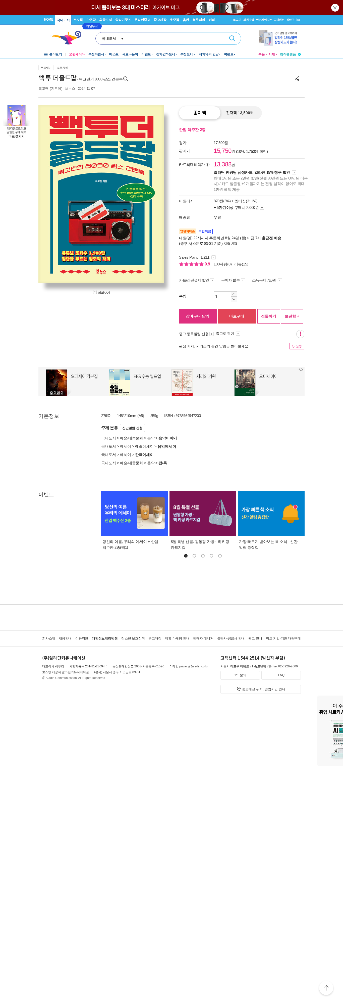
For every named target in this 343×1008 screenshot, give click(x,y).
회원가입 (248, 19)
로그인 (237, 19)
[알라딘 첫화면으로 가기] (68, 38)
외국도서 (105, 20)
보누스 (70, 88)
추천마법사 (96, 54)
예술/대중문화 (131, 438)
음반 (186, 20)
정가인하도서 (165, 54)
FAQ (281, 675)
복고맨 (43, 88)
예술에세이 (144, 446)
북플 (261, 54)
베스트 (114, 54)
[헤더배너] (280, 38)
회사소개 (48, 638)
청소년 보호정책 (133, 638)
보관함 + (292, 316)
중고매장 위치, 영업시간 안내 (263, 689)
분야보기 (55, 54)
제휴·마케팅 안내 (177, 638)
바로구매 (236, 316)
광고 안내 (255, 638)
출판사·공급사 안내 (231, 638)
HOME (48, 19)
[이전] (54, 194)
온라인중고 (142, 20)
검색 (232, 38)
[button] (186, 556)
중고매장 (160, 20)
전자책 (78, 20)
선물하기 (268, 316)
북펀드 (229, 54)
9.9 (208, 264)
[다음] (148, 194)
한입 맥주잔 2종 (192, 129)
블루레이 (199, 20)
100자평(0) (223, 264)
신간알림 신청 (132, 428)
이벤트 (146, 54)
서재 (271, 54)
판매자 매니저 (203, 638)
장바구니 (293, 19)
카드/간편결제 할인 (194, 280)
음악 (150, 438)
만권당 (91, 20)
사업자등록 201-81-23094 (87, 666)
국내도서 (63, 20)
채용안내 (65, 638)
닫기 (335, 7)
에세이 (125, 446)
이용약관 (81, 638)
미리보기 (104, 293)
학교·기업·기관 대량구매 (283, 638)
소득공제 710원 (264, 280)
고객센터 (279, 19)
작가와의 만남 (209, 54)
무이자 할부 (230, 280)
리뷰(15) (241, 264)
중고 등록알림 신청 (193, 334)
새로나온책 (130, 54)
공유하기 (297, 78)
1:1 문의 (240, 675)
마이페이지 (263, 19)
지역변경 (230, 244)
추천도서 (187, 54)
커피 (212, 20)
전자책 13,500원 (240, 113)
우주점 (174, 20)
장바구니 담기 (197, 316)
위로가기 (326, 988)
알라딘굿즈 (123, 20)
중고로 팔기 (225, 334)
